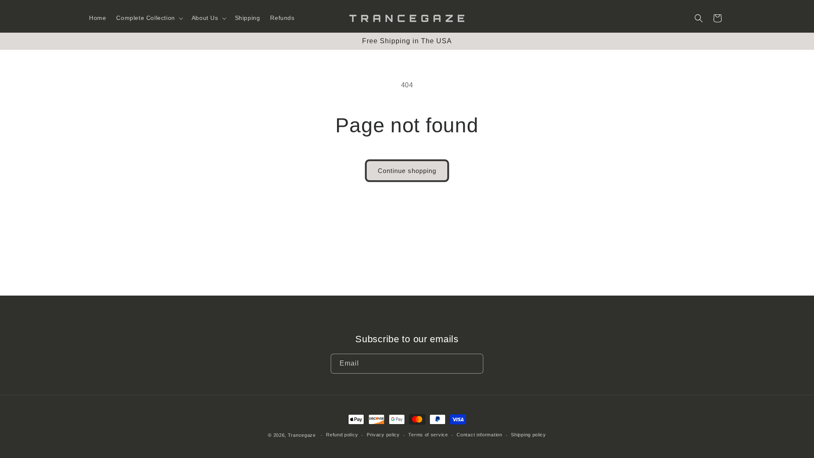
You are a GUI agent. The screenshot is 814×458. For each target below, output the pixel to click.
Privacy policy (383, 434)
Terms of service (428, 434)
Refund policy (342, 434)
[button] (148, 18)
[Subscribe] (473, 364)
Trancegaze (302, 435)
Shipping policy (528, 434)
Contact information (479, 434)
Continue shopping (407, 170)
